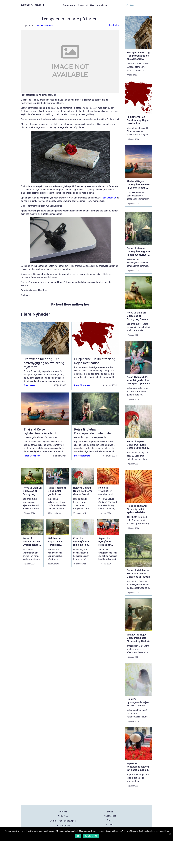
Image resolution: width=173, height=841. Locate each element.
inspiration (114, 25)
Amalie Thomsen (45, 25)
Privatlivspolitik (91, 836)
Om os (80, 5)
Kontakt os (102, 5)
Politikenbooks (109, 197)
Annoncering (69, 5)
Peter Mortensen (82, 385)
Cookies (90, 5)
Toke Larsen (30, 385)
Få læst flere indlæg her (70, 304)
